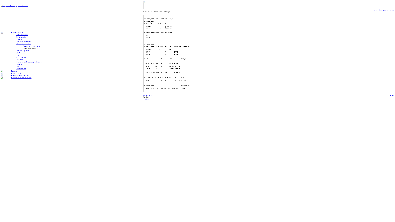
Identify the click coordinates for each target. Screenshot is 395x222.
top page (391, 95)
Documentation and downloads (21, 78)
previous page (147, 95)
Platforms (19, 60)
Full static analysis (22, 35)
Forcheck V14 (16, 73)
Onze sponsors (383, 10)
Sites (18, 66)
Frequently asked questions (20, 75)
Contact (145, 99)
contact (392, 10)
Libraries (19, 55)
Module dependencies (23, 41)
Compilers (19, 64)
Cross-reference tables (23, 44)
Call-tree (19, 39)
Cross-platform (21, 57)
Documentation (21, 37)
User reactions (21, 69)
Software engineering (23, 50)
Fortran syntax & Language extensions (29, 62)
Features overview (17, 32)
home (376, 10)
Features (14, 71)
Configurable (20, 53)
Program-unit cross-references (32, 46)
